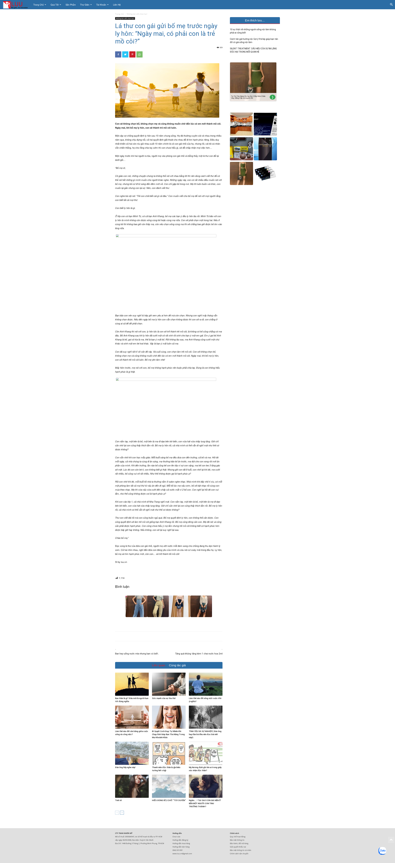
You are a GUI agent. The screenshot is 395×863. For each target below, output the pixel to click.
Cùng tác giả (177, 665)
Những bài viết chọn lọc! (125, 18)
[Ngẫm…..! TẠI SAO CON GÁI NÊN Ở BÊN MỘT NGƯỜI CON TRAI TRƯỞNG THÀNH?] (205, 786)
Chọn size (176, 836)
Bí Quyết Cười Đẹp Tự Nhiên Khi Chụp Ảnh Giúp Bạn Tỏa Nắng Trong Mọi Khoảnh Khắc (168, 734)
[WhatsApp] (139, 54)
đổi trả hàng (243, 843)
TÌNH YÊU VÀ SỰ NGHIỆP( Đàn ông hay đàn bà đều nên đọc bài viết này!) (205, 734)
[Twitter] (125, 54)
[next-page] (122, 813)
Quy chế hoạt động (237, 836)
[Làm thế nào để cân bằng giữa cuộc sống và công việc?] (132, 717)
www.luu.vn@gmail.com (182, 853)
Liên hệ (117, 4)
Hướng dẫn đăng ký (180, 840)
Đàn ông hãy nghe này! (125, 767)
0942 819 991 (178, 850)
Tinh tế (118, 800)
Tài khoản (101, 4)
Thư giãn (84, 4)
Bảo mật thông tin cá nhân (240, 850)
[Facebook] (118, 54)
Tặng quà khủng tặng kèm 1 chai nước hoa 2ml (198, 653)
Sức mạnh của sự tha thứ (164, 698)
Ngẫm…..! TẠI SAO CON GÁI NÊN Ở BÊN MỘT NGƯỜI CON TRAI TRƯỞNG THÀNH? (205, 803)
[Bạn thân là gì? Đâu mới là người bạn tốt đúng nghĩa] (132, 684)
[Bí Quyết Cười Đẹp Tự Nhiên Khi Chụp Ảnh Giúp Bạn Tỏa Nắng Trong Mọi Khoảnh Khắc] (169, 717)
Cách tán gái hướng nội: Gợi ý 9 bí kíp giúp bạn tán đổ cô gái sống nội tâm (254, 40)
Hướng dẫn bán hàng (181, 847)
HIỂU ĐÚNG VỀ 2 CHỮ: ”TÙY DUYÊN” (169, 800)
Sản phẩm (71, 4)
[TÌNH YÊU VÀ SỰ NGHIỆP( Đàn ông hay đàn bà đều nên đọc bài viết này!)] (205, 717)
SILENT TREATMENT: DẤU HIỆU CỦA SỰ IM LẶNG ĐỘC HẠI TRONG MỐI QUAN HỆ (253, 50)
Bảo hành (234, 843)
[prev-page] (117, 813)
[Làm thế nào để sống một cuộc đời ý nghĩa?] (205, 684)
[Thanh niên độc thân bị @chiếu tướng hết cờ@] (169, 753)
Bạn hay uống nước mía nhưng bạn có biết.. (137, 653)
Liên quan (158, 665)
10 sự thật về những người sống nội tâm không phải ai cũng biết (253, 31)
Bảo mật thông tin (237, 840)
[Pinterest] (132, 54)
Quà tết (55, 4)
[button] (391, 4)
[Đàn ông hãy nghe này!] (132, 753)
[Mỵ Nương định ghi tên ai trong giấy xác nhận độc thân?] (205, 753)
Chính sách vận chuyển (239, 853)
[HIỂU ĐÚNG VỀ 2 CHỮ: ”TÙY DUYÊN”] (169, 786)
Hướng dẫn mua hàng (181, 843)
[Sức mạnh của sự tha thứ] (169, 684)
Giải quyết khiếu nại (238, 847)
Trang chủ (38, 4)
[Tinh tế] (132, 786)
